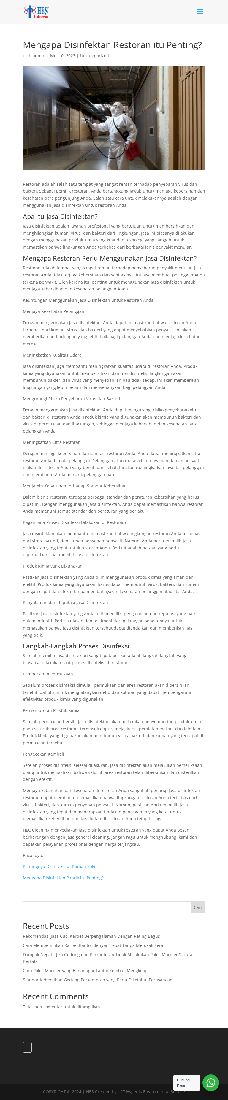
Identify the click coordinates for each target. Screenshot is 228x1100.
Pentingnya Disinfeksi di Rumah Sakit (60, 866)
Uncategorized (94, 55)
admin (39, 55)
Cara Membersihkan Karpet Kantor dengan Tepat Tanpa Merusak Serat (94, 945)
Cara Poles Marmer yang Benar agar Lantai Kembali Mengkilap (85, 970)
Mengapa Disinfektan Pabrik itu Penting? (63, 877)
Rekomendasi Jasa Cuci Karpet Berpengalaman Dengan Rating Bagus (91, 936)
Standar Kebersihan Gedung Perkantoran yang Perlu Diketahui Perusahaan (97, 980)
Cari (198, 907)
